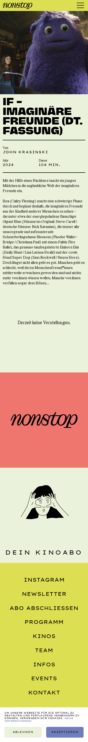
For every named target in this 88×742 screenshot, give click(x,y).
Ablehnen (23, 732)
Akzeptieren (64, 732)
